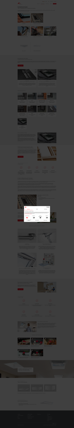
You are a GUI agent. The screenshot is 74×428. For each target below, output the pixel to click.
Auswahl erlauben (37, 220)
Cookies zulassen (45, 220)
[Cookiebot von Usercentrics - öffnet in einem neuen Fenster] (46, 207)
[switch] (34, 217)
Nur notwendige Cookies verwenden (28, 220)
